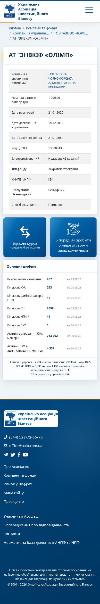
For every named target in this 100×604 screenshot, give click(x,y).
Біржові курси (25, 245)
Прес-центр (14, 501)
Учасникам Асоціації (22, 516)
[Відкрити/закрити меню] (89, 10)
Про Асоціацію (16, 466)
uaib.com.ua (12, 574)
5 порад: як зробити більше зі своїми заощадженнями (73, 245)
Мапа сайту (14, 492)
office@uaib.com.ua (25, 445)
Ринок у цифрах (18, 483)
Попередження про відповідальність (36, 524)
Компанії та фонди (41, 28)
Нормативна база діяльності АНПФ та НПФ (42, 542)
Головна (14, 28)
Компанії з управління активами (40, 33)
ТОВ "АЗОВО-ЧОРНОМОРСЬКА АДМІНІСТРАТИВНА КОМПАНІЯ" (62, 80)
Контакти (12, 533)
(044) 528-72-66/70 (25, 437)
